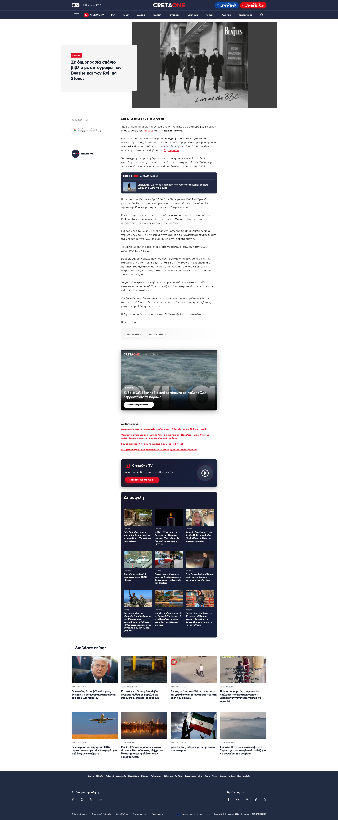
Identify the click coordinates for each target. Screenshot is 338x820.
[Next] (211, 380)
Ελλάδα (141, 15)
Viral (200, 776)
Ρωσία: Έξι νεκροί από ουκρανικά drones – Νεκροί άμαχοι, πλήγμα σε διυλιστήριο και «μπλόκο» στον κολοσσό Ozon (142, 752)
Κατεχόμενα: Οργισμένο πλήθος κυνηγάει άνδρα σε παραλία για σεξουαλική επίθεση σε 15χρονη (140, 694)
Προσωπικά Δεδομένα (101, 814)
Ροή (113, 15)
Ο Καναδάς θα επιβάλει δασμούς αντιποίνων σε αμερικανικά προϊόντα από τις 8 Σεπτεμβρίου (94, 694)
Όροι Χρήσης (122, 814)
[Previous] (127, 380)
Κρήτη (126, 15)
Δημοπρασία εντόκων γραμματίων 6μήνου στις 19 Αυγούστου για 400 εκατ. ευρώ (163, 429)
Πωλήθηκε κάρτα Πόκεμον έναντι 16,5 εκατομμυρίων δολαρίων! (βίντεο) (159, 450)
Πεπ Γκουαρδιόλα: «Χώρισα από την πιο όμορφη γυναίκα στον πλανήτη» (200, 577)
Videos (232, 776)
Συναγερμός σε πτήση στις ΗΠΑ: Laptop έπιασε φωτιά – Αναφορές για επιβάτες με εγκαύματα (94, 750)
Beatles (148, 131)
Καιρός (223, 776)
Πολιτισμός (156, 776)
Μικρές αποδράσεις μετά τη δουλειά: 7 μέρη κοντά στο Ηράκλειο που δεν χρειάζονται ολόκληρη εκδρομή (168, 619)
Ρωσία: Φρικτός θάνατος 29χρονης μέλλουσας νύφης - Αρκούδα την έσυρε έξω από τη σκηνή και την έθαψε (199, 619)
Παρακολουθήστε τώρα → (142, 480)
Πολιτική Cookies (80, 814)
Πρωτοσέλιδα (245, 15)
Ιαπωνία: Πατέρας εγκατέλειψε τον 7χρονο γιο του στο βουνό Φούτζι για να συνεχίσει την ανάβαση (243, 750)
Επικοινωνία (157, 814)
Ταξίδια (178, 776)
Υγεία (214, 776)
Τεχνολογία (190, 776)
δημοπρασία (171, 150)
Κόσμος (210, 15)
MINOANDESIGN (259, 814)
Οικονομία (193, 15)
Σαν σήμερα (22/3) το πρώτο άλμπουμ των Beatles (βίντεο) (152, 444)
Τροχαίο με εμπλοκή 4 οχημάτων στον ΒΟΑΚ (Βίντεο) (135, 577)
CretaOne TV (97, 15)
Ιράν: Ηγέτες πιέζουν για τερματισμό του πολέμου (193, 749)
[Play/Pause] (169, 380)
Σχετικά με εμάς (139, 814)
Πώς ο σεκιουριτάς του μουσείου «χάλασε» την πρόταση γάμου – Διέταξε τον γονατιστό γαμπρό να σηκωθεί (240, 696)
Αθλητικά (226, 15)
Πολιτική (157, 15)
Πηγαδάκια (174, 15)
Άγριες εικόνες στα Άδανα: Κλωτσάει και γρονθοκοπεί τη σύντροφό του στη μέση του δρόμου (194, 694)
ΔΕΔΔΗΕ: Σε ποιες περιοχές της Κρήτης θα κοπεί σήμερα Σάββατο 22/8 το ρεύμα (173, 186)
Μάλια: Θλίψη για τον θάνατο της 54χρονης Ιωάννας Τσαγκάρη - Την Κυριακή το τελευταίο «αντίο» (168, 538)
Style (207, 776)
